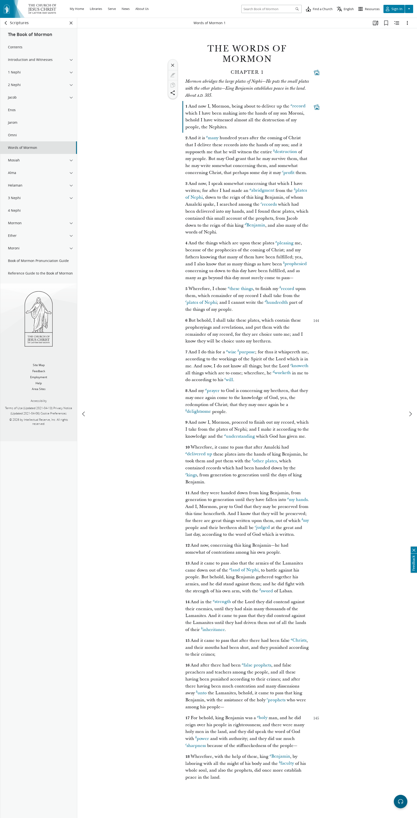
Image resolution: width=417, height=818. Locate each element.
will (229, 380)
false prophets (257, 665)
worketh (282, 373)
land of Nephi (244, 570)
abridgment (262, 191)
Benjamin (255, 225)
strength (223, 602)
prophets (276, 700)
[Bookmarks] (386, 23)
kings (192, 475)
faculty (287, 763)
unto (202, 693)
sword (267, 591)
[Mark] (173, 75)
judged (263, 528)
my (306, 521)
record (299, 106)
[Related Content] (397, 23)
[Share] (173, 93)
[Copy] (173, 85)
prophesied (296, 264)
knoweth (300, 366)
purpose (247, 352)
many (213, 138)
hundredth (277, 302)
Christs (299, 640)
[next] (410, 414)
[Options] (407, 23)
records (269, 204)
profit (288, 173)
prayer (213, 391)
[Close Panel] (71, 23)
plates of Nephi (202, 302)
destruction (286, 152)
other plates (265, 461)
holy (263, 718)
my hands (298, 500)
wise (232, 352)
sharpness (196, 746)
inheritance (213, 630)
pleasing (285, 243)
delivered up (199, 454)
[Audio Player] (400, 801)
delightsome (199, 412)
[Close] (173, 65)
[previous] (84, 414)
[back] (6, 23)
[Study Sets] (375, 23)
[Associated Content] (317, 72)
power (203, 739)
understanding (240, 436)
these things (241, 289)
